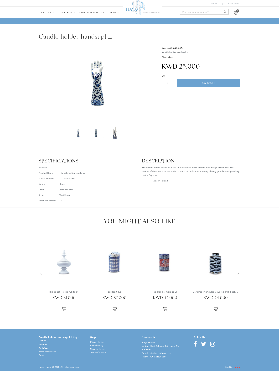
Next (132, 83)
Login (222, 3)
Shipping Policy (97, 348)
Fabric (113, 12)
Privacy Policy (97, 341)
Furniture (46, 12)
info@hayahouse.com (161, 353)
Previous (41, 273)
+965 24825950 (157, 356)
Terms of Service (98, 352)
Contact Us (233, 3)
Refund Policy (96, 345)
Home (214, 3)
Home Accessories (91, 12)
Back (60, 83)
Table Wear (44, 348)
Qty (163, 75)
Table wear (66, 12)
